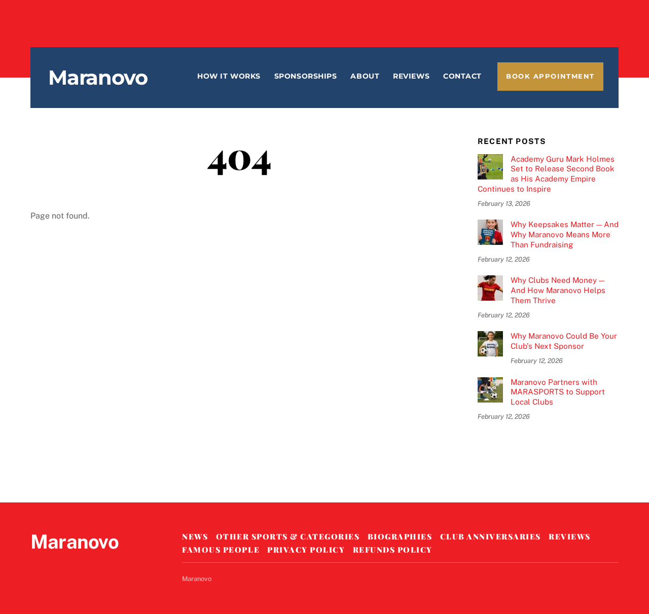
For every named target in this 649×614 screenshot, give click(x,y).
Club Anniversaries (490, 536)
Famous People (221, 550)
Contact (462, 76)
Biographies (400, 536)
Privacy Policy (306, 550)
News (195, 536)
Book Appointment (550, 76)
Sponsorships (305, 76)
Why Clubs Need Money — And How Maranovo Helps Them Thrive (558, 290)
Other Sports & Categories (288, 536)
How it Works (229, 76)
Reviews (411, 76)
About (364, 76)
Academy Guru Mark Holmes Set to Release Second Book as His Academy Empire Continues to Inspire (546, 174)
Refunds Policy (392, 550)
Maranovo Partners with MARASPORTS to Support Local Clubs (558, 392)
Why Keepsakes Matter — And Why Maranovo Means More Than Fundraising (565, 234)
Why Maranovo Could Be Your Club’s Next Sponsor (564, 341)
